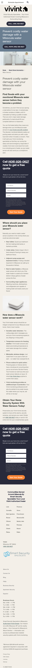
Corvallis (9, 510)
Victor (18, 510)
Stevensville (20, 517)
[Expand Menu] (18, 12)
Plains (8, 532)
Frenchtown (20, 514)
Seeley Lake (20, 521)
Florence (19, 507)
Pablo (18, 532)
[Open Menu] (2, 2)
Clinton (8, 521)
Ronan (8, 517)
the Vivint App (15, 376)
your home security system (19, 130)
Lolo (7, 507)
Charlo (8, 528)
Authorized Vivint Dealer (11, 624)
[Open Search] (28, 2)
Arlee (7, 525)
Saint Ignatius (10, 514)
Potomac (19, 525)
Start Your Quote (16, 212)
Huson (19, 528)
